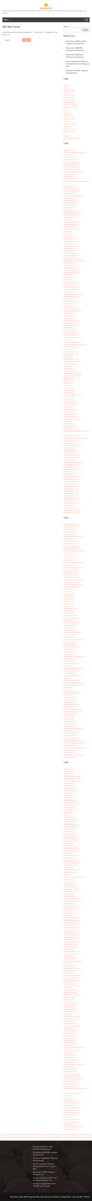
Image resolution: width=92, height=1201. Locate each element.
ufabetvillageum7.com (71, 942)
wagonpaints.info (69, 990)
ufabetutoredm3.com (71, 498)
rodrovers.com (69, 882)
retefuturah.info (69, 973)
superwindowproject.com (72, 712)
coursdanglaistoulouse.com (73, 536)
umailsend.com (69, 217)
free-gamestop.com (70, 203)
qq (64, 133)
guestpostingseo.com (71, 162)
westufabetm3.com (70, 508)
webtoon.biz (68, 280)
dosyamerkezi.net (70, 572)
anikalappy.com (69, 956)
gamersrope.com (69, 198)
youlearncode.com (70, 841)
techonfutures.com (70, 1043)
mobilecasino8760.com (72, 692)
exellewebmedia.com (71, 200)
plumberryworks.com (71, 436)
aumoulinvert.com (70, 707)
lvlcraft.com (67, 875)
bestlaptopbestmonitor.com (73, 668)
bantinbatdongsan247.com (73, 172)
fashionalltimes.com (70, 1081)
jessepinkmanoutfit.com (72, 215)
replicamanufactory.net (72, 920)
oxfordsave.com (69, 244)
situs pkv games (69, 124)
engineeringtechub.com (72, 311)
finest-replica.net (69, 1004)
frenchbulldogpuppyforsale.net (74, 743)
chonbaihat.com (69, 654)
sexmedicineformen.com (72, 445)
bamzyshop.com (69, 1038)
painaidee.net (68, 275)
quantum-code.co (70, 997)
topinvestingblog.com (71, 587)
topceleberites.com (70, 930)
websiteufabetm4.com (71, 951)
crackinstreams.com (71, 901)
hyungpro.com (68, 284)
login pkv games (69, 90)
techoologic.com (69, 1045)
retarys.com (67, 220)
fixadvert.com (68, 553)
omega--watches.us (70, 546)
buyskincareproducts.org (72, 740)
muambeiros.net (69, 649)
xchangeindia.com (70, 1069)
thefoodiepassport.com (72, 709)
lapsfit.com (67, 911)
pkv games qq (68, 100)
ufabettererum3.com (71, 479)
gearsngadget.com (70, 906)
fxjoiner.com (68, 1098)
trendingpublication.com (72, 477)
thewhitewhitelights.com (72, 676)
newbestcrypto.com (70, 241)
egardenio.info (68, 388)
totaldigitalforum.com (71, 1084)
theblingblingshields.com (72, 294)
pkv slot (66, 85)
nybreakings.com (69, 1062)
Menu (6, 20)
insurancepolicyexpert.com (73, 580)
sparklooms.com (69, 460)
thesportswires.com (70, 282)
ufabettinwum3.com (70, 489)
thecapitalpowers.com (71, 465)
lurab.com (67, 1117)
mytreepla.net (68, 915)
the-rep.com (68, 592)
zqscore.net (67, 381)
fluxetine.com (68, 690)
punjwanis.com (69, 150)
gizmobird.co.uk (69, 531)
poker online (62, 1137)
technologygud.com (70, 352)
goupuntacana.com (70, 788)
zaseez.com (68, 793)
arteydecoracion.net (71, 664)
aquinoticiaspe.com (70, 258)
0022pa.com (68, 601)
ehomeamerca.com (70, 855)
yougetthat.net (68, 236)
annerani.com (68, 596)
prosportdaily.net (69, 1009)
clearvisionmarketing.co (72, 995)
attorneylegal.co (69, 316)
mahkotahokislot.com (71, 335)
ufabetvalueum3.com (71, 937)
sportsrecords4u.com (71, 927)
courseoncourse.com (71, 169)
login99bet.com (69, 774)
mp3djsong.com (69, 534)
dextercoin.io (68, 752)
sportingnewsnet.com (71, 287)
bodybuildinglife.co (70, 347)
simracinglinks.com (70, 570)
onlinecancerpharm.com (72, 337)
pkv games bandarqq (84, 1137)
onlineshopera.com (70, 819)
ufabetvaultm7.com (70, 939)
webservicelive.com (70, 1129)
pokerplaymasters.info (71, 167)
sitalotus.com (68, 369)
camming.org (68, 783)
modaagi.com (68, 611)
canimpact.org (68, 719)
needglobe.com (69, 424)
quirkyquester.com (70, 443)
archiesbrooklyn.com (71, 647)
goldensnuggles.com (71, 224)
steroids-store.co (69, 661)
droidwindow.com (70, 1023)
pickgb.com (67, 357)
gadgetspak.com (69, 903)
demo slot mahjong (70, 105)
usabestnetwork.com (71, 212)
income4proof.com (70, 805)
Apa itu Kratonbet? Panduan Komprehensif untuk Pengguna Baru (77, 63)
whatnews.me (68, 999)
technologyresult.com (71, 848)
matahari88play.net (70, 268)
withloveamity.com (70, 839)
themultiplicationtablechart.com (75, 748)
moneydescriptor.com (71, 270)
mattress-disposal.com (72, 342)
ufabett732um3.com (71, 985)
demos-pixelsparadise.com (73, 563)
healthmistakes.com (71, 359)
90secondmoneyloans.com (73, 877)
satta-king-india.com (71, 887)
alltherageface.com (70, 1103)
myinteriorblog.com (70, 1031)
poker (13, 1137)
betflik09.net (68, 812)
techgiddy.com (68, 186)
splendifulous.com (70, 925)
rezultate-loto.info (70, 923)
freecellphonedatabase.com (74, 196)
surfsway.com (68, 867)
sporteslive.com (69, 292)
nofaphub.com (68, 798)
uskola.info (67, 987)
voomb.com (67, 318)
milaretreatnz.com (70, 608)
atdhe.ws (66, 678)
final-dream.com (69, 1002)
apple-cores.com (69, 726)
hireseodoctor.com (70, 908)
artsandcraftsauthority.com (73, 1127)
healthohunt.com (69, 971)
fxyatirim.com (68, 843)
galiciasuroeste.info (70, 616)
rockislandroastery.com (72, 1110)
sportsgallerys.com (70, 301)
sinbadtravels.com (70, 205)
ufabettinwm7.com (70, 486)
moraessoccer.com (70, 625)
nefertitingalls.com (70, 800)
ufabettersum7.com (70, 484)
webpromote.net (69, 659)
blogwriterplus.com (70, 160)
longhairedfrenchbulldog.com (74, 260)
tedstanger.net (68, 983)
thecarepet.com (69, 157)
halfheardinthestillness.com (73, 683)
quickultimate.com (70, 441)
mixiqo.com (67, 421)
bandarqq (67, 126)
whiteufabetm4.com (70, 954)
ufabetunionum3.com (71, 935)
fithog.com (67, 666)
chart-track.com (69, 630)
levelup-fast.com (69, 913)
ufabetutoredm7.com (71, 501)
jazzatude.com (69, 599)
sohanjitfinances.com (71, 455)
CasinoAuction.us (70, 700)
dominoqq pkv (14, 1135)
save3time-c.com (69, 558)
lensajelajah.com (69, 810)
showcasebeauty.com (71, 577)
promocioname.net (70, 635)
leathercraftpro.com (70, 417)
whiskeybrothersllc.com (72, 510)
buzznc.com (68, 1096)
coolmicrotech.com (70, 1072)
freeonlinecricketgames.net (73, 640)
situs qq (71, 1137)
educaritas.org (68, 807)
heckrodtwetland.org (71, 680)
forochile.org (68, 628)
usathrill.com (68, 1052)
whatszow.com (69, 853)
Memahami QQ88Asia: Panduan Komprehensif (75, 56)
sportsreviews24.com (71, 325)
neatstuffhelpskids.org (71, 623)
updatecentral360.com (71, 376)
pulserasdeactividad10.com (73, 728)
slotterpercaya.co (70, 450)
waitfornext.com (69, 992)
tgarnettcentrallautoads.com (74, 551)
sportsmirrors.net (69, 304)
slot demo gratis (69, 119)
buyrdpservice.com (70, 229)
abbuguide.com (69, 846)
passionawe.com (69, 429)
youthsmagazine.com (71, 272)
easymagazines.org (70, 409)
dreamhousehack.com (71, 1074)
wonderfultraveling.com (72, 632)
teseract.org (68, 1014)
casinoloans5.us (69, 697)
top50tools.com (69, 589)
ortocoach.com (69, 426)
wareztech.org (68, 210)
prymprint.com (68, 397)
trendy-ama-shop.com (71, 1016)
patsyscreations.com (71, 803)
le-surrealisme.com (70, 575)
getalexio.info (68, 393)
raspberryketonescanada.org (74, 1047)
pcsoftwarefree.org (70, 827)
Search (66, 26)
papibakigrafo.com (70, 714)
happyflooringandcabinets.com (75, 344)
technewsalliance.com (71, 978)
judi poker (67, 93)
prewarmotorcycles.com (72, 567)
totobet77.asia (68, 472)
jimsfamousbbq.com (71, 524)
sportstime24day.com (71, 289)
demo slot (67, 112)
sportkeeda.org (69, 400)
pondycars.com (69, 1040)
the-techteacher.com (71, 1076)
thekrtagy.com (68, 1067)
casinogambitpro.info (71, 164)
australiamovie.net (70, 529)
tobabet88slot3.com (70, 467)
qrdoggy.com (68, 349)
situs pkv (66, 121)
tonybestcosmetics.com (72, 1093)
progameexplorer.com (71, 1108)
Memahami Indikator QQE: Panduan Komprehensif (76, 42)
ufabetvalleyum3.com (71, 503)
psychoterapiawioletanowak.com (75, 438)
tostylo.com (67, 234)
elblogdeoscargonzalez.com (74, 656)
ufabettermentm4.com (71, 481)
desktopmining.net (70, 733)
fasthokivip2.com (69, 251)
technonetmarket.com (71, 980)
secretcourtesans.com (71, 776)
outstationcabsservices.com (73, 1064)
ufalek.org (67, 340)
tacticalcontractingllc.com (72, 462)
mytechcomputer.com (71, 1122)
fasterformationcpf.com (72, 222)
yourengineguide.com (71, 1059)
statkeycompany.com (71, 582)
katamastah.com (69, 378)
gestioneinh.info (69, 1007)
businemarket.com (70, 265)
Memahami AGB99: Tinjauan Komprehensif (77, 72)
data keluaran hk (69, 107)
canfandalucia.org (70, 1057)
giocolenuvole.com (70, 834)
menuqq (4, 1135)
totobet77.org (68, 474)
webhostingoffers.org (71, 851)
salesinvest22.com (70, 1011)
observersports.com (71, 253)
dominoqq (50, 1135)
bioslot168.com (69, 1124)
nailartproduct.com (70, 870)
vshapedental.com (70, 1055)
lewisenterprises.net (71, 824)
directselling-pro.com (71, 1112)
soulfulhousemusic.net (71, 457)
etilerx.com (67, 963)
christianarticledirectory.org (73, 755)
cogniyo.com (68, 407)
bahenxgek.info (69, 176)
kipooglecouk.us (69, 702)
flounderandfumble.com (72, 968)
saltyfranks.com (69, 594)
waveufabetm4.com (70, 947)
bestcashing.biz (69, 642)
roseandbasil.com (70, 673)
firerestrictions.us (69, 644)
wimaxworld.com (69, 637)
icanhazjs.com (68, 716)
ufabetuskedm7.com (71, 496)
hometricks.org (69, 414)
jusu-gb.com (68, 155)
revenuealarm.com (70, 1115)
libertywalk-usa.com (70, 527)
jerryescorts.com (69, 313)
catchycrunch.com (70, 795)
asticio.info (67, 385)
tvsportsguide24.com (71, 323)
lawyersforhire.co (69, 263)
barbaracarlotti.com (70, 731)
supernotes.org (69, 371)
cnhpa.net (67, 366)
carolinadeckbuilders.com (73, 584)
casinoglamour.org (70, 750)
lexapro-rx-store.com (71, 738)
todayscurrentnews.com (72, 469)
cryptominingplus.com (71, 256)
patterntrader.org (69, 364)
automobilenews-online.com (74, 1079)
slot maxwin (4, 1137)
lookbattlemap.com (70, 227)
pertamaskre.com (70, 179)
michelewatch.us (69, 543)
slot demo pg (68, 117)
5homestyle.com (69, 757)
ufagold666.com (69, 1028)
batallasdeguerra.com (71, 618)
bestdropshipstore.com (72, 863)
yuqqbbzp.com (69, 894)
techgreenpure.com (70, 860)
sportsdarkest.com (70, 277)
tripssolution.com (69, 884)
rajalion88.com (69, 786)
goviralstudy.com (69, 721)
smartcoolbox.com (70, 453)
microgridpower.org (70, 419)
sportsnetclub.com (70, 239)
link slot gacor (68, 97)
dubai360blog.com (70, 328)
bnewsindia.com (69, 1033)
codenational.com (70, 1105)
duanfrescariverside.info (72, 961)
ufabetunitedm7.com (71, 493)
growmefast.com (69, 332)
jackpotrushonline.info (71, 191)
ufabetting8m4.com (70, 932)
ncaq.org (66, 815)
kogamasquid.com (70, 745)
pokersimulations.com (71, 918)
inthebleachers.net (70, 736)
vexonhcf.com (68, 560)
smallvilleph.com (69, 613)
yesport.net (67, 232)
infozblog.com (68, 652)
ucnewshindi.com (70, 193)
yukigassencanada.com (72, 889)
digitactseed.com (69, 872)
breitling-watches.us (71, 548)
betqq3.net (67, 695)
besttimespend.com (70, 402)
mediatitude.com (69, 565)
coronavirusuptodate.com (73, 899)
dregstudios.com (69, 620)
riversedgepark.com (71, 790)
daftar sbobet (68, 95)
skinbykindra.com (70, 1100)
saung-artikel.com (70, 248)
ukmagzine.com (69, 208)
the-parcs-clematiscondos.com (75, 152)
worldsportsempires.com (72, 373)
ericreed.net (68, 688)
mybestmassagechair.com (73, 685)
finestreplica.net (69, 966)
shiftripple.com (69, 448)
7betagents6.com (70, 896)
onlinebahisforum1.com (72, 778)
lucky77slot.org (69, 330)
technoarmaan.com (70, 1086)
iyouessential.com (70, 836)
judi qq (66, 88)
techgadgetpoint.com (71, 320)
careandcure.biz (69, 405)
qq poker (25, 1137)
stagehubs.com (69, 769)
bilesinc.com (68, 606)
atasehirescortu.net (70, 308)
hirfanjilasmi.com (69, 412)
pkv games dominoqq (71, 138)
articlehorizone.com (70, 891)
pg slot (66, 109)
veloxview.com (68, 505)
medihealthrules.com (71, 1050)
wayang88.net (68, 949)
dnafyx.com (67, 831)
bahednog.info (68, 174)
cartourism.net (68, 724)
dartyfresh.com (69, 822)
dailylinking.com (69, 829)
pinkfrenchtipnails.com (71, 296)
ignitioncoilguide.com (71, 1120)
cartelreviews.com (70, 865)
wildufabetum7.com (70, 513)
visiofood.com (68, 1021)
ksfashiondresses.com (71, 361)
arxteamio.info (68, 390)
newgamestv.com (70, 299)
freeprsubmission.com (71, 1026)
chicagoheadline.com (71, 781)
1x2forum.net (68, 771)
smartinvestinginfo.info (71, 975)
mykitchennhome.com (71, 704)
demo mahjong (69, 102)
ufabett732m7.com (70, 1019)
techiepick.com (69, 1035)
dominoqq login (26, 1135)
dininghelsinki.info (70, 959)
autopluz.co (67, 555)
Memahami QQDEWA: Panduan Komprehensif (75, 49)
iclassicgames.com (70, 246)
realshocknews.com (70, 354)
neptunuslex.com (69, 539)
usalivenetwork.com (70, 188)
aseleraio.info (68, 383)
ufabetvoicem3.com (70, 944)
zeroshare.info (68, 604)
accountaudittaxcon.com (72, 395)
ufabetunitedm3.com (71, 491)
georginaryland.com (71, 671)
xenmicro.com (68, 817)
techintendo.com (69, 858)
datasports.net (68, 306)
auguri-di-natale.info (71, 541)
